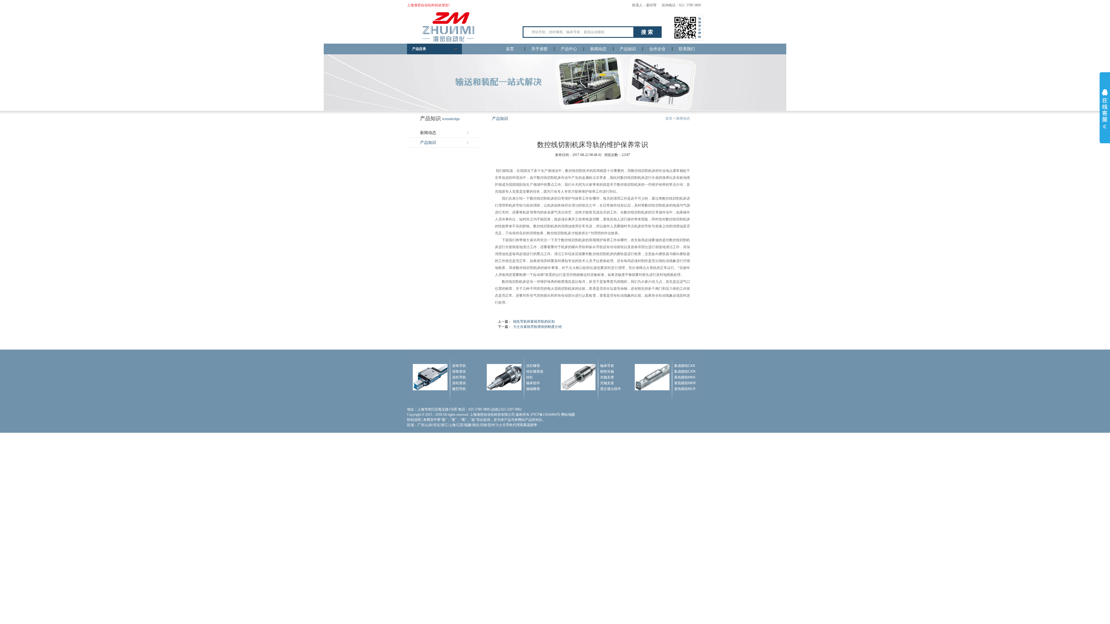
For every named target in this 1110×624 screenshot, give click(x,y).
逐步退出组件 (610, 389)
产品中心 (569, 49)
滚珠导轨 (459, 366)
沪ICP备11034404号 (545, 415)
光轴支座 (607, 383)
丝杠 (529, 377)
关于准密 (539, 49)
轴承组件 (533, 383)
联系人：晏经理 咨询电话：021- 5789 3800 (666, 5)
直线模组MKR (685, 383)
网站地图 (568, 415)
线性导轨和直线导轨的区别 (534, 322)
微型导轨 (459, 389)
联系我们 (687, 49)
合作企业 (657, 49)
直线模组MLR (684, 389)
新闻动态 (598, 49)
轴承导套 (607, 366)
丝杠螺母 (533, 366)
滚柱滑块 (459, 383)
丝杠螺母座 (534, 371)
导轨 (519, 205)
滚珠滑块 (459, 371)
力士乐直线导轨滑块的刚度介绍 (537, 327)
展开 (1105, 109)
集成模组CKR (684, 371)
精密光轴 (607, 371)
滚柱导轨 (459, 377)
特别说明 (414, 420)
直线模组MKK (684, 377)
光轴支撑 (607, 377)
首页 (510, 49)
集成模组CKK (684, 366)
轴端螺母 (533, 389)
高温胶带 (530, 425)
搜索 (647, 32)
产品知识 (628, 49)
